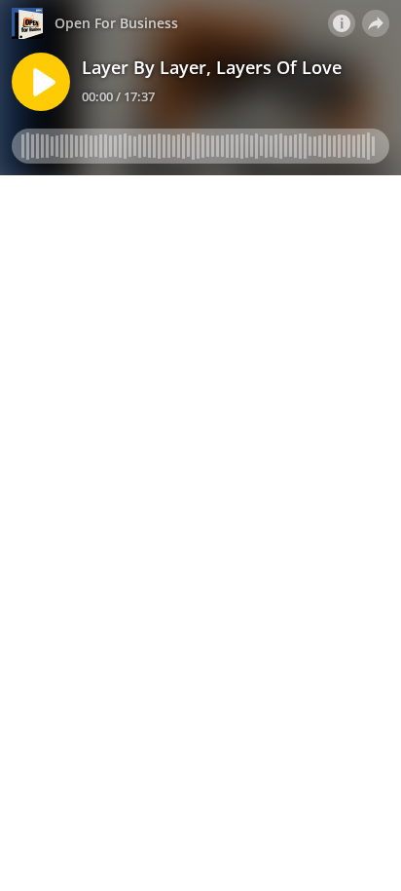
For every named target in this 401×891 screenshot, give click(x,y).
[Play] (41, 82)
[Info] (341, 23)
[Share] (375, 23)
